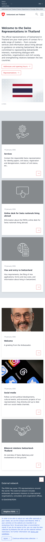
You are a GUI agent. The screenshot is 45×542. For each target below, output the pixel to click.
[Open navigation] (42, 14)
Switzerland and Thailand (16, 15)
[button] (41, 479)
